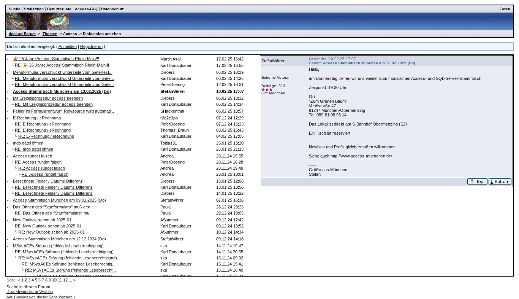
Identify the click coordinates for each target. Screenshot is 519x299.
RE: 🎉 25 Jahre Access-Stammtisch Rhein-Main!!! (62, 65)
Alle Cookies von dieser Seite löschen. (40, 297)
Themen (50, 34)
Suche (15, 9)
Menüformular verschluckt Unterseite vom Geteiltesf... (62, 72)
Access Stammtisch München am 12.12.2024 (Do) (59, 239)
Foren (505, 9)
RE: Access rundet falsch (38, 162)
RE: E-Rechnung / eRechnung (43, 124)
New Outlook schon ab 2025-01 (42, 220)
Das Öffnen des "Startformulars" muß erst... (53, 207)
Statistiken (34, 9)
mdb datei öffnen (28, 143)
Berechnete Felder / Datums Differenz (48, 181)
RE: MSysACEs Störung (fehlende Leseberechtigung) (64, 252)
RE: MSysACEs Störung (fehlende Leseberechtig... (69, 264)
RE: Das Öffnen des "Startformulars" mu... (54, 213)
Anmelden (68, 46)
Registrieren (91, 46)
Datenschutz (112, 9)
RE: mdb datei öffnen (34, 149)
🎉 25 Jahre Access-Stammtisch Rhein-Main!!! (56, 58)
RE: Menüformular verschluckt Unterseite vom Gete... (64, 78)
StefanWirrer (273, 61)
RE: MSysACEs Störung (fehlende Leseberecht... (70, 270)
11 (60, 280)
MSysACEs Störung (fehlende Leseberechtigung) (58, 245)
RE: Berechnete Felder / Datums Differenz (54, 187)
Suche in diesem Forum (28, 287)
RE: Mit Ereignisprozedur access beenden (54, 104)
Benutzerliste (59, 9)
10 (54, 280)
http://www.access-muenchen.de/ (361, 156)
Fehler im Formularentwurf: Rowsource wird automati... (63, 111)
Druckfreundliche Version (29, 291)
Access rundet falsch (32, 156)
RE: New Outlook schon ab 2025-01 (48, 226)
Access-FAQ (86, 9)
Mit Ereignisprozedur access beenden (48, 98)
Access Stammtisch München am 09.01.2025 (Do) (59, 200)
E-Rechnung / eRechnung (37, 118)
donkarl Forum (22, 34)
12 (65, 280)
